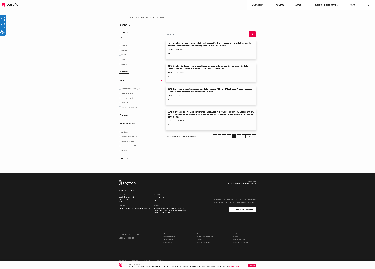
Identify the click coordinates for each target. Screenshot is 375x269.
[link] (368, 5)
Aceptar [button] (252, 266)
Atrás (122, 17)
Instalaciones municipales (205, 237)
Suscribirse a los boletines (243, 210)
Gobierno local (167, 234)
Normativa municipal (238, 234)
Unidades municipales (129, 234)
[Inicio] (12, 5)
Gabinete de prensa (168, 239)
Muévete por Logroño (203, 242)
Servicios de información (170, 237)
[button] (224, 136)
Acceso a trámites (168, 242)
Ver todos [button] (124, 72)
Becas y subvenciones (238, 239)
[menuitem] (258, 5)
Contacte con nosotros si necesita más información (134, 208)
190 (249, 136)
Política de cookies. (235, 266)
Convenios (235, 237)
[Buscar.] (252, 34)
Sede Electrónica (126, 238)
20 (229, 136)
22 (239, 136)
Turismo (199, 239)
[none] (3, 5)
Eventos (199, 234)
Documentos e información (240, 242)
